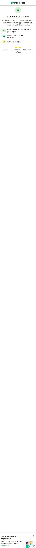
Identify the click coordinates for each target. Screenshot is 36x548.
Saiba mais (5, 546)
